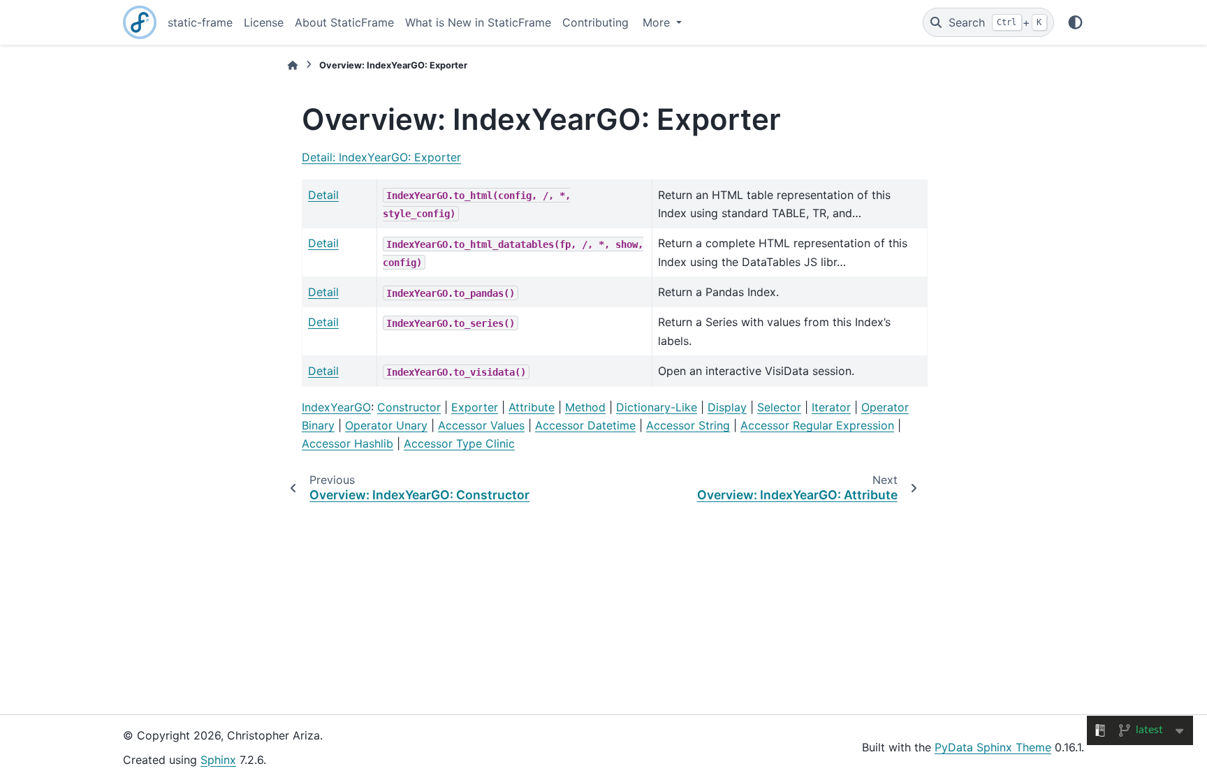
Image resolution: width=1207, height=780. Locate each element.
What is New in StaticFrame (478, 22)
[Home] (292, 65)
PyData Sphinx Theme (993, 747)
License (264, 22)
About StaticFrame (344, 22)
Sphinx (218, 760)
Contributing (595, 22)
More (658, 22)
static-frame (200, 22)
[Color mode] (1075, 22)
